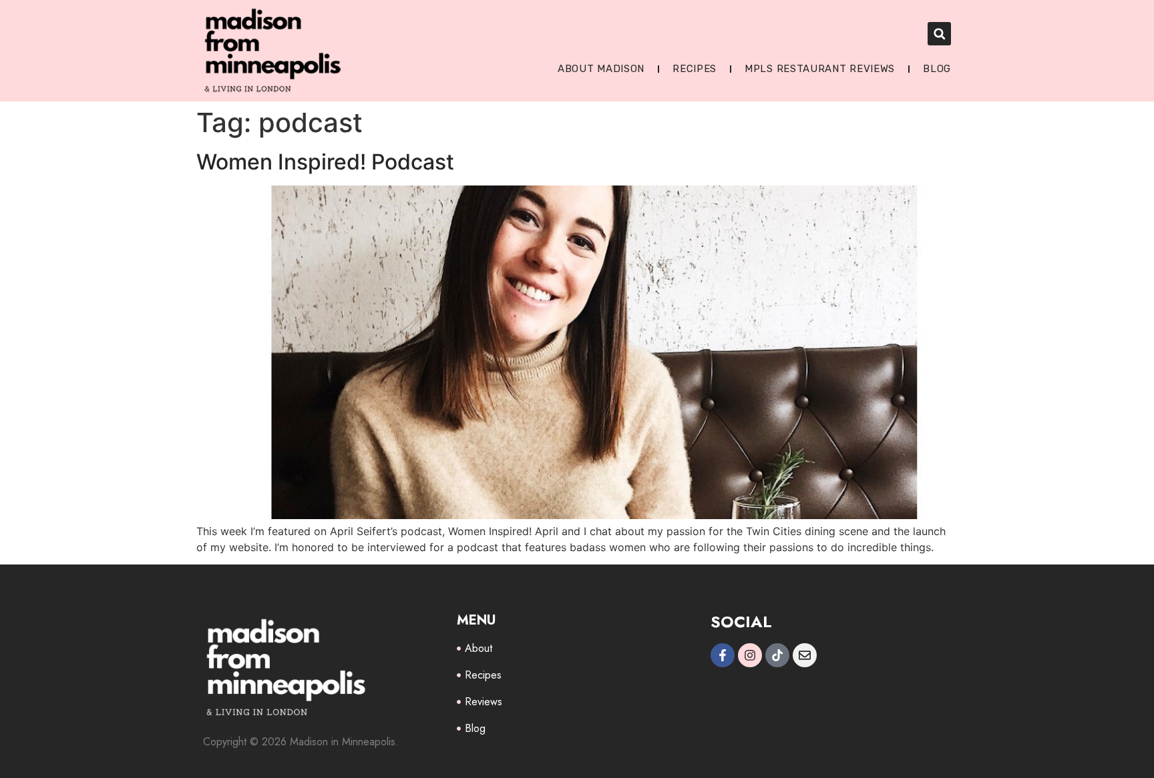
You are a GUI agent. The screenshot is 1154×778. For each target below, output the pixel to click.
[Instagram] (750, 655)
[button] (939, 33)
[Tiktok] (777, 655)
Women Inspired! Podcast (325, 162)
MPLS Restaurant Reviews (820, 69)
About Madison (601, 69)
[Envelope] (805, 655)
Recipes (694, 69)
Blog (937, 69)
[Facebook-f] (723, 655)
